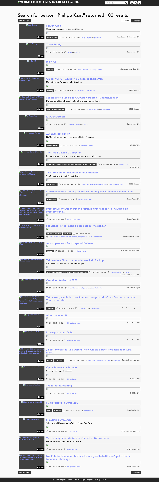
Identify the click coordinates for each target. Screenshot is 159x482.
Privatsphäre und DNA (59, 332)
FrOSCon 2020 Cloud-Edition (130, 251)
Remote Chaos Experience (131, 308)
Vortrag (50, 70)
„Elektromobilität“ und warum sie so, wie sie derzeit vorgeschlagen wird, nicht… (89, 351)
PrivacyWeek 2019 (133, 323)
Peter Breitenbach (116, 184)
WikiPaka (50, 308)
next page (136, 21)
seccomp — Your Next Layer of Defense (69, 243)
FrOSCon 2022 (135, 167)
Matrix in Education (54, 234)
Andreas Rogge (116, 272)
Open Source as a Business (61, 367)
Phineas (85, 124)
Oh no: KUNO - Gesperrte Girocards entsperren (74, 79)
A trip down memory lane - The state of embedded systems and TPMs (71, 165)
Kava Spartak (83, 288)
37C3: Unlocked (134, 90)
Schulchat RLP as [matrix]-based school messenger (76, 226)
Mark (72, 124)
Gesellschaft (51, 199)
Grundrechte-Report (133, 288)
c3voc (104, 480)
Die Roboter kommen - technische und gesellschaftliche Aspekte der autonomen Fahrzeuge (89, 458)
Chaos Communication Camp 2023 (128, 37)
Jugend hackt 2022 (133, 52)
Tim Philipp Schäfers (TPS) (86, 91)
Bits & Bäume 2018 (133, 449)
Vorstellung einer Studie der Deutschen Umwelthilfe (77, 438)
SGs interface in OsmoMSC (62, 403)
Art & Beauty (51, 184)
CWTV (49, 361)
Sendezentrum (52, 146)
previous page (24, 21)
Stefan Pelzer (105, 110)
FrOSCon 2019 (135, 379)
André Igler (92, 361)
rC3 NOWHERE (135, 145)
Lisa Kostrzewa (54, 237)
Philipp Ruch (93, 110)
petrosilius (97, 38)
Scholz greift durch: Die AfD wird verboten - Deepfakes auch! (82, 98)
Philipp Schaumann (85, 199)
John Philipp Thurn (97, 288)
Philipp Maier (88, 411)
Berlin (49, 411)
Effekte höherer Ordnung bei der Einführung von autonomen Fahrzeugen (89, 191)
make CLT (52, 62)
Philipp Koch (95, 308)
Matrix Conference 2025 (131, 236)
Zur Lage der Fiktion (58, 134)
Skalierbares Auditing (59, 385)
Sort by (125, 21)
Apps (83, 480)
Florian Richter (83, 308)
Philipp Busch (72, 431)
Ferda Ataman (73, 288)
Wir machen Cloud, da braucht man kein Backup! (75, 260)
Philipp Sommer (71, 449)
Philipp (69, 52)
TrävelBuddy (53, 44)
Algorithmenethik (56, 315)
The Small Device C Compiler (63, 152)
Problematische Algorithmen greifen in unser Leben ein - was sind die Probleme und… (87, 210)
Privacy (97, 480)
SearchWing (53, 26)
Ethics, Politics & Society (55, 110)
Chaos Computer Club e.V (63, 480)
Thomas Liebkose (87, 184)
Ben (68, 124)
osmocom (57, 411)
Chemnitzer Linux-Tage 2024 (130, 69)
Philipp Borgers (86, 38)
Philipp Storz (129, 272)
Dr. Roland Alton (96, 237)
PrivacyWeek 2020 (133, 199)
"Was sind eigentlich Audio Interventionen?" (72, 172)
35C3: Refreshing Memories (130, 431)
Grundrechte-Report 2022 (62, 280)
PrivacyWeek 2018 (133, 466)
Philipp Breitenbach (100, 184)
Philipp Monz (82, 237)
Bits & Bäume (52, 38)
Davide (77, 52)
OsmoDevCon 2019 (133, 410)
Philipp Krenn (81, 251)
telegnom (116, 361)
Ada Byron (67, 234)
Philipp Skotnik (97, 70)
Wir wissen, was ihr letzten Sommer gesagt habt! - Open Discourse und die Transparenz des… (90, 299)
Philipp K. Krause (124, 165)
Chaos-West (59, 361)
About (77, 480)
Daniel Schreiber (82, 70)
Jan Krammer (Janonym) (69, 237)
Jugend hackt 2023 (133, 124)
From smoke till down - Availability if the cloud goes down (67, 272)
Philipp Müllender (87, 146)
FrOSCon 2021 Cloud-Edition (130, 275)
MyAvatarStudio (55, 116)
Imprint (90, 480)
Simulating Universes (58, 420)
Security (50, 91)
